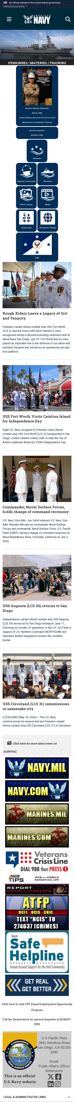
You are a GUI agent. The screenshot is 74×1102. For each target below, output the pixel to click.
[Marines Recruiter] (37, 835)
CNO (37, 258)
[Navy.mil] (37, 767)
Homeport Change (47, 228)
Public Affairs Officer (54, 1066)
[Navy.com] (37, 790)
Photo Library (26, 204)
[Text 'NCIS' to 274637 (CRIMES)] (37, 912)
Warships (48, 181)
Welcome (37, 158)
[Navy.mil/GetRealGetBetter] (37, 984)
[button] (15, 6)
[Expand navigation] (8, 19)
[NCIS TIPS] (37, 883)
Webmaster (54, 1071)
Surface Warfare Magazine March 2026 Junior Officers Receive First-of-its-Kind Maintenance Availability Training (37, 115)
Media (47, 204)
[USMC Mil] (37, 812)
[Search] (66, 19)
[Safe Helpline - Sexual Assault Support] (37, 951)
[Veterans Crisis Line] (37, 860)
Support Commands (26, 181)
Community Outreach (26, 229)
